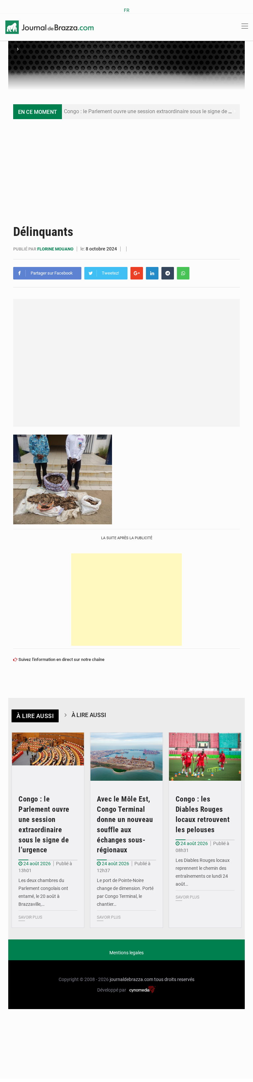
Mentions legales (126, 952)
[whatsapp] (183, 273)
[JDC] (49, 26)
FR (126, 10)
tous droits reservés (174, 979)
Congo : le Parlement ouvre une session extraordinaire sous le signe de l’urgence (156, 111)
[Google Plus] (136, 273)
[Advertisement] (126, 168)
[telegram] (167, 273)
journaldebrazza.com (131, 979)
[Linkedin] (152, 273)
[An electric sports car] (48, 757)
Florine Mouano (55, 248)
